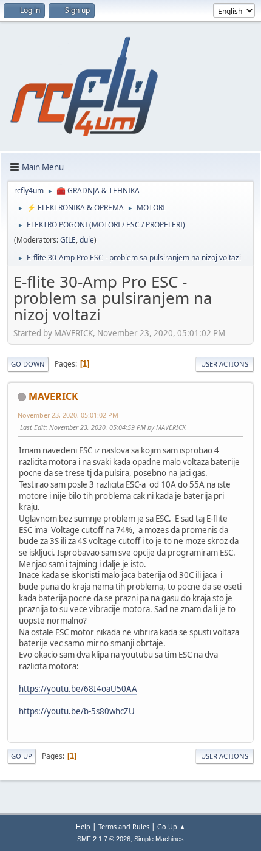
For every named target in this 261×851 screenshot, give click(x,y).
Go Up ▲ (171, 826)
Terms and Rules (123, 826)
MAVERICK (53, 396)
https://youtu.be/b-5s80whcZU (77, 711)
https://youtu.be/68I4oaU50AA (78, 688)
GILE (68, 240)
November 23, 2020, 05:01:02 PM (68, 414)
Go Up (21, 755)
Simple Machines (159, 838)
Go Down (28, 363)
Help (83, 826)
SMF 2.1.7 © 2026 (103, 838)
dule (87, 240)
